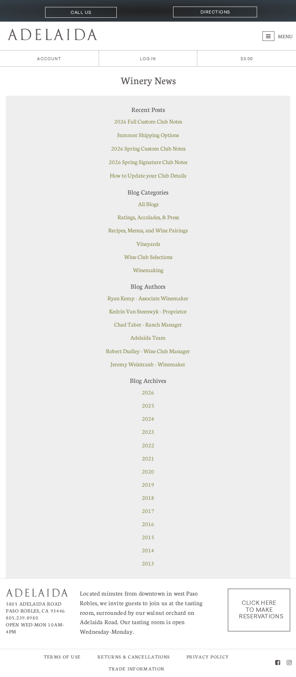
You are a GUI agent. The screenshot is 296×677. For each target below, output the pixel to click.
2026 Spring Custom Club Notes (148, 148)
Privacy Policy (208, 657)
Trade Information (136, 669)
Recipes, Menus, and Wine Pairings (148, 230)
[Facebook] (277, 663)
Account (49, 58)
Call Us (81, 12)
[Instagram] (289, 663)
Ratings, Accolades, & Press (148, 216)
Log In (148, 58)
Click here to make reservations (261, 609)
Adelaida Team (148, 337)
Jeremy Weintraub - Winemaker (148, 364)
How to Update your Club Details (148, 175)
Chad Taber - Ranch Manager (148, 324)
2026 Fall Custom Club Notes (148, 121)
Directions (215, 12)
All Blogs (148, 203)
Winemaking (148, 269)
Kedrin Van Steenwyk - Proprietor (148, 311)
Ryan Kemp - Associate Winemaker (148, 297)
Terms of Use (62, 657)
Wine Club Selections (148, 256)
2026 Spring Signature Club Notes (148, 161)
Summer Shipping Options (148, 134)
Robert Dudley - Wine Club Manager (148, 350)
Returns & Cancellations (134, 657)
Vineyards (148, 243)
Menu (285, 36)
